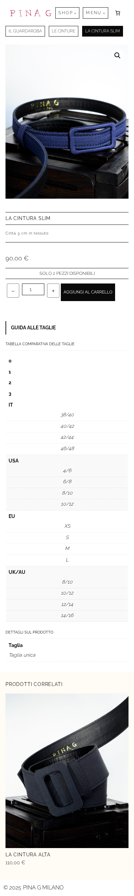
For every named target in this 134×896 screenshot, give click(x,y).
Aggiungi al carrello (88, 292)
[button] (117, 55)
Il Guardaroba (25, 31)
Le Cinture (63, 31)
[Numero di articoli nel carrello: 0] (118, 13)
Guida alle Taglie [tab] (33, 327)
